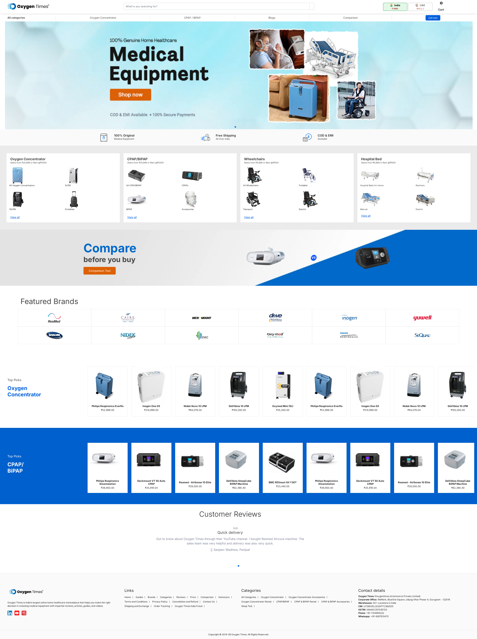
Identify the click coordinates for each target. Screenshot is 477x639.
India (396, 7)
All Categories (248, 597)
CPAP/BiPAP (282, 602)
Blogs (271, 17)
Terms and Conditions (135, 602)
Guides (139, 597)
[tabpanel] (238, 75)
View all (15, 217)
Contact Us (209, 602)
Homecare (224, 597)
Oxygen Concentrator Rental (256, 602)
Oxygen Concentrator (103, 17)
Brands (151, 597)
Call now (432, 17)
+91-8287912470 (380, 616)
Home (127, 597)
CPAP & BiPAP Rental (305, 602)
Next (337, 542)
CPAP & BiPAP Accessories (335, 602)
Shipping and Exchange (136, 606)
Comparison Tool (99, 270)
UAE (420, 7)
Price (193, 597)
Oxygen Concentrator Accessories (307, 597)
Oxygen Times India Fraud (188, 606)
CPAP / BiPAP (192, 17)
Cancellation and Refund (185, 602)
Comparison (350, 17)
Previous (123, 542)
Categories (166, 597)
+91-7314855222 (375, 613)
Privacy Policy (160, 602)
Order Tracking (162, 606)
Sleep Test (246, 606)
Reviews (180, 597)
